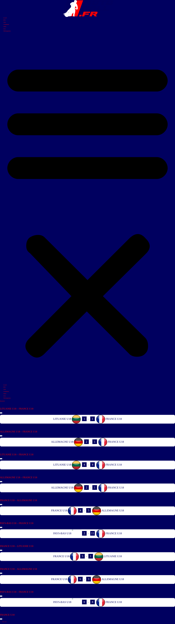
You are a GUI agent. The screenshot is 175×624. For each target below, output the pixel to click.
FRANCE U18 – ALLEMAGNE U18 (18, 500)
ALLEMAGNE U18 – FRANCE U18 (18, 431)
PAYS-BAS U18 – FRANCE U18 (16, 523)
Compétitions (6, 24)
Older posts (3, 621)
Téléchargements (7, 31)
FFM (4, 20)
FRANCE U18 (7, 614)
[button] (87, 208)
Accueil (5, 17)
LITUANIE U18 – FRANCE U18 (16, 408)
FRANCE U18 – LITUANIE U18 (16, 546)
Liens (4, 28)
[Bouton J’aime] (1, 412)
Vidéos (4, 26)
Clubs (4, 22)
